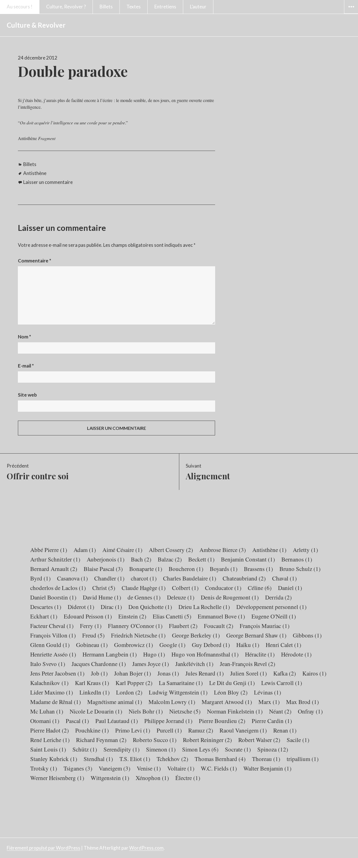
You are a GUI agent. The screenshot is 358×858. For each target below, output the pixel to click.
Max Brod (302, 702)
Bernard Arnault (53, 569)
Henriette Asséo (53, 654)
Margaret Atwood (227, 702)
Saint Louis (48, 749)
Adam (85, 550)
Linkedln (94, 692)
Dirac (111, 607)
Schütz (84, 749)
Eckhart (43, 616)
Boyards (223, 569)
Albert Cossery (171, 550)
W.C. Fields (219, 768)
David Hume (102, 597)
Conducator (223, 588)
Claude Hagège (144, 588)
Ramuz (200, 730)
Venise (149, 768)
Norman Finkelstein (235, 711)
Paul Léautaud (116, 721)
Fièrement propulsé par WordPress (43, 848)
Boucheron (186, 569)
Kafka (284, 673)
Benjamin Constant (248, 559)
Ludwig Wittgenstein (178, 692)
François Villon (53, 635)
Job (99, 673)
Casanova (72, 578)
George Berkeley (196, 635)
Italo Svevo (47, 664)
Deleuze (180, 597)
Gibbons (307, 635)
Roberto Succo (154, 740)
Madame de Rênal (55, 702)
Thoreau (266, 759)
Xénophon (152, 778)
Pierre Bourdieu (222, 721)
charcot (144, 578)
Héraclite (260, 654)
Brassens (258, 569)
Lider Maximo (51, 692)
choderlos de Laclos (58, 588)
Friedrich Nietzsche (138, 635)
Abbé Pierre (48, 550)
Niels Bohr (146, 711)
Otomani (44, 721)
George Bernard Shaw (256, 635)
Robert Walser (259, 740)
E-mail (26, 366)
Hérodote (296, 654)
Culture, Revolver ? (66, 7)
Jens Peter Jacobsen (57, 673)
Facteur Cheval (52, 626)
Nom (24, 337)
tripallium (303, 759)
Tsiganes (77, 768)
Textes (133, 7)
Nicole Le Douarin (96, 711)
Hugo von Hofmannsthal (205, 654)
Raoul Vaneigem (243, 730)
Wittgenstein (110, 778)
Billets (106, 7)
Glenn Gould (50, 645)
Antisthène (34, 173)
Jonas (168, 673)
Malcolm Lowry (172, 702)
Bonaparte (145, 569)
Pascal (77, 721)
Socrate (238, 749)
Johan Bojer (132, 673)
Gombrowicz (133, 645)
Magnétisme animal (114, 702)
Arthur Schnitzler (55, 559)
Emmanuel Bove (221, 616)
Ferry (91, 626)
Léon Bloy (231, 692)
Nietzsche (185, 711)
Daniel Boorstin (53, 597)
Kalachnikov (49, 683)
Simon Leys (200, 749)
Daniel (290, 588)
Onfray (310, 711)
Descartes (45, 607)
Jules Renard (204, 673)
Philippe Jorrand (168, 721)
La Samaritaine (181, 683)
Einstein (132, 616)
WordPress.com (146, 848)
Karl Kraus (92, 683)
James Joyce (150, 664)
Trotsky (43, 768)
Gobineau (92, 645)
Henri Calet (283, 645)
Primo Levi (132, 730)
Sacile (298, 740)
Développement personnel (271, 607)
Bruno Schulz (300, 569)
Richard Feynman (101, 740)
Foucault (218, 626)
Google (172, 645)
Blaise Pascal (103, 569)
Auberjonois (105, 559)
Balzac (170, 559)
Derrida (278, 597)
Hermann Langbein (110, 654)
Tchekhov (172, 759)
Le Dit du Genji (232, 683)
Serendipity (121, 749)
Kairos (314, 673)
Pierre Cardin (272, 721)
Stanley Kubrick (53, 759)
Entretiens (165, 7)
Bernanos (296, 559)
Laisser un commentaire (48, 182)
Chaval (284, 578)
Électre (187, 778)
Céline (260, 588)
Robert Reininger (207, 740)
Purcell (169, 730)
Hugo (154, 654)
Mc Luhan (46, 711)
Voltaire (180, 768)
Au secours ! (19, 7)
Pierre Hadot (49, 730)
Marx (269, 702)
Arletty (305, 550)
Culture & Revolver (36, 25)
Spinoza (272, 749)
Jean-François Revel (247, 664)
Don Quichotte (150, 607)
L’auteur (198, 7)
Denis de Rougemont (230, 597)
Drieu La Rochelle (204, 607)
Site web (27, 395)
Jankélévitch (194, 664)
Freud (93, 635)
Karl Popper (134, 683)
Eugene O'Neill (273, 616)
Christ (103, 588)
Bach (141, 559)
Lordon (129, 692)
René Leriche (50, 740)
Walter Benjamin (267, 768)
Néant (280, 711)
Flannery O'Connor (135, 626)
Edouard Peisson (88, 616)
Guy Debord (211, 645)
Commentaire (34, 261)
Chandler (109, 578)
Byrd (40, 578)
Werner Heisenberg (57, 778)
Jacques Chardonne (99, 664)
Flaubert (183, 626)
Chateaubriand (244, 578)
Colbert (185, 588)
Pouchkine (92, 730)
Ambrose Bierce (222, 550)
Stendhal (98, 759)
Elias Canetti (172, 616)
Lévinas (267, 692)
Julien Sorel (248, 673)
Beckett (201, 559)
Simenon (161, 749)
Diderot (81, 607)
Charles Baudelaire (189, 578)
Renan (284, 730)
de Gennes (144, 597)
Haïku (247, 645)
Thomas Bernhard (220, 759)
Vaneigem (114, 768)
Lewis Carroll (281, 683)
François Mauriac (264, 626)
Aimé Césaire (122, 550)
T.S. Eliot (134, 759)
